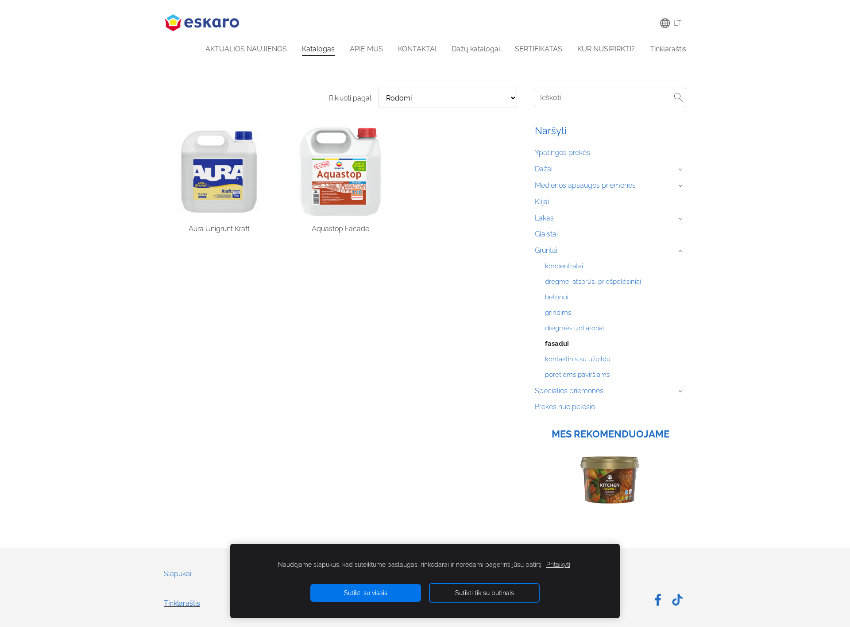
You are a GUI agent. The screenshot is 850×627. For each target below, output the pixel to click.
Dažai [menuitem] (543, 169)
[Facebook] (658, 600)
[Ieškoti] (679, 97)
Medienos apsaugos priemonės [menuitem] (585, 185)
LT (675, 23)
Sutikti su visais (365, 592)
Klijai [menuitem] (542, 201)
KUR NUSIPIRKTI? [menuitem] (606, 49)
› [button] (681, 169)
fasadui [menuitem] (557, 344)
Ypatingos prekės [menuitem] (562, 152)
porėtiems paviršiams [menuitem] (577, 375)
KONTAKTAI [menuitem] (417, 49)
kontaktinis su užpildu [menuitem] (577, 359)
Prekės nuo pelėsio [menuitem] (565, 407)
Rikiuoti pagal (350, 98)
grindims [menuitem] (558, 313)
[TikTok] (677, 600)
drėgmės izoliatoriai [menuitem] (574, 328)
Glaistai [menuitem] (546, 234)
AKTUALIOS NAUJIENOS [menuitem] (246, 49)
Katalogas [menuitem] (318, 49)
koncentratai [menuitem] (564, 266)
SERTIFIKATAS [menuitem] (538, 49)
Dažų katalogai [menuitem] (476, 49)
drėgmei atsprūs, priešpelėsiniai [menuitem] (593, 282)
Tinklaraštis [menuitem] (668, 49)
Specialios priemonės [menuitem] (569, 391)
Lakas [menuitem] (544, 218)
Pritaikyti (558, 564)
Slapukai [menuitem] (177, 573)
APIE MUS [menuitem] (366, 49)
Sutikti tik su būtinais (484, 592)
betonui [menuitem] (556, 297)
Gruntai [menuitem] (546, 250)
